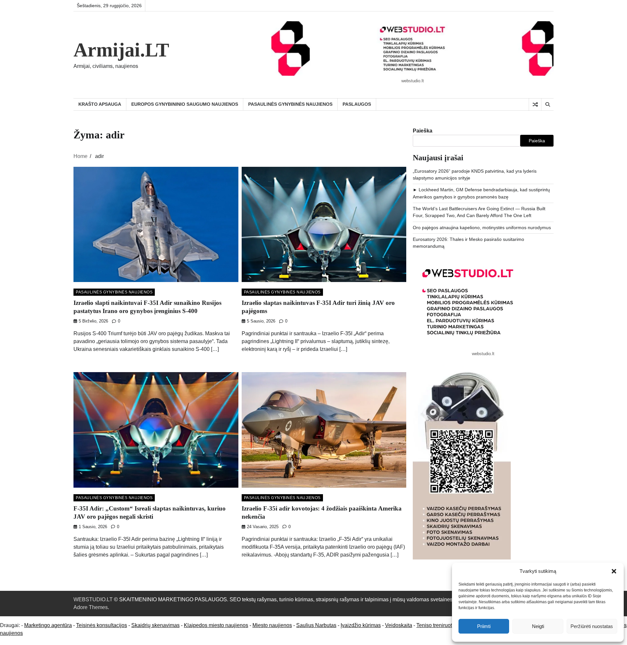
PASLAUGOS (357, 104)
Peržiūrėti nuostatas (592, 626)
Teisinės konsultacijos (101, 625)
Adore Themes (90, 607)
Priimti (483, 626)
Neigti (538, 626)
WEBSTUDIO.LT (93, 599)
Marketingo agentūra (48, 625)
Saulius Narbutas (316, 625)
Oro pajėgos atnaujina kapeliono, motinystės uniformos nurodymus (482, 227)
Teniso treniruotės (437, 625)
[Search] (547, 104)
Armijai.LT (121, 50)
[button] (614, 571)
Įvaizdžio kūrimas (361, 625)
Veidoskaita (398, 625)
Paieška (422, 131)
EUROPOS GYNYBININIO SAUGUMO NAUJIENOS (184, 104)
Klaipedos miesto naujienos (216, 625)
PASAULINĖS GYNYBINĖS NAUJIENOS (290, 104)
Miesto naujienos (272, 625)
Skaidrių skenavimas (155, 625)
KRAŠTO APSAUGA (99, 104)
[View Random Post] (535, 104)
